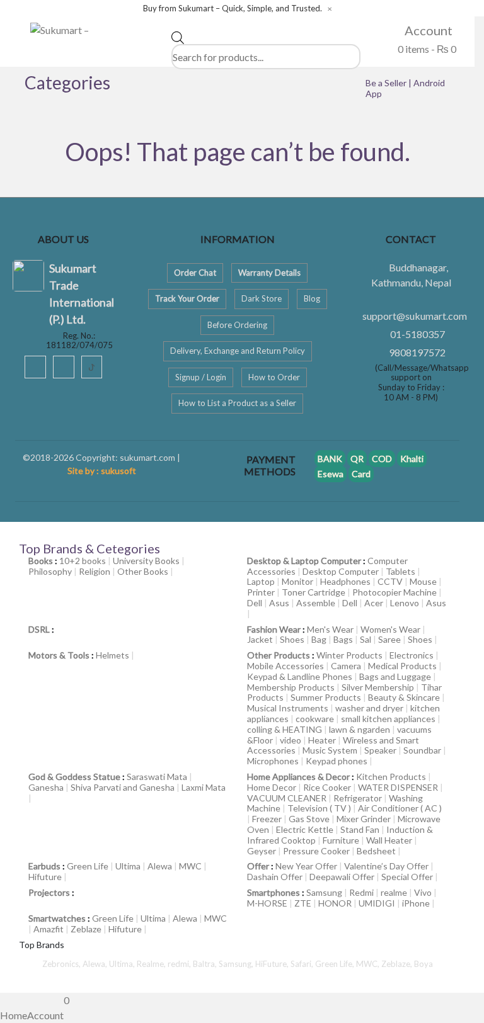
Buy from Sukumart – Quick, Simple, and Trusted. (232, 8)
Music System (329, 750)
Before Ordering (237, 325)
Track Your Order (187, 298)
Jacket (260, 639)
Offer (258, 866)
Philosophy (50, 571)
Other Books (142, 571)
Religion (94, 571)
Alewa (159, 866)
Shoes (292, 639)
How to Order (274, 377)
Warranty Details (269, 273)
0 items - (426, 49)
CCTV (390, 581)
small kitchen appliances (388, 718)
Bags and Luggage (395, 676)
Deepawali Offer (341, 876)
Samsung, (237, 964)
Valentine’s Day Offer (386, 866)
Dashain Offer (274, 876)
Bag (318, 639)
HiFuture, (273, 964)
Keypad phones (336, 760)
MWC (190, 866)
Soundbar (422, 750)
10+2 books (82, 560)
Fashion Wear (274, 629)
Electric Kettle (304, 829)
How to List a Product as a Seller (237, 403)
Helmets (112, 655)
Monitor (297, 581)
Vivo (423, 892)
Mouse (423, 581)
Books (40, 560)
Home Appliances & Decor (298, 776)
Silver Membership (378, 687)
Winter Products (349, 655)
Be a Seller (387, 82)
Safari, (303, 964)
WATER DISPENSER (398, 787)
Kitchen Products (391, 776)
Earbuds (44, 866)
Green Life (87, 866)
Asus (279, 602)
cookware (315, 718)
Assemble (315, 602)
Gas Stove (309, 818)
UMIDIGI (377, 903)
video (290, 740)
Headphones (345, 581)
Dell (254, 602)
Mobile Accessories (285, 665)
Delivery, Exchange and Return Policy (237, 351)
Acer (373, 602)
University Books (146, 560)
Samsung (324, 892)
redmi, (180, 964)
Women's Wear (390, 629)
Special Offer (407, 876)
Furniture (341, 840)
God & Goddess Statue (74, 776)
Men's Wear (330, 629)
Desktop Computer (340, 571)
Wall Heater (389, 840)
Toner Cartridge (313, 592)
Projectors (49, 892)
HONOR (335, 903)
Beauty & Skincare (404, 697)
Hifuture (45, 876)
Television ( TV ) (319, 808)
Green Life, (335, 964)
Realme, (152, 964)
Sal (365, 639)
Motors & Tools (58, 655)
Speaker (380, 750)
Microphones (273, 760)
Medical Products (402, 665)
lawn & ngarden (359, 729)
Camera (346, 665)
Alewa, (96, 964)
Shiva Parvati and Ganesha (123, 787)
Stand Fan (359, 829)
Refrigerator (357, 798)
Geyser (261, 850)
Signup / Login (200, 377)
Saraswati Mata (157, 776)
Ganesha (46, 787)
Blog (312, 298)
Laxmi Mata (204, 787)
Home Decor (271, 787)
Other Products (278, 655)
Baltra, (206, 964)
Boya (423, 964)
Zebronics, (61, 964)
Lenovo (404, 602)
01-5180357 (417, 334)
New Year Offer (306, 866)
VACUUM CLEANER (286, 798)
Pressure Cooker (316, 850)
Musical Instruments (287, 708)
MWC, (368, 964)
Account (427, 30)
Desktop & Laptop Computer (304, 560)
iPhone (416, 903)
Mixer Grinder (364, 818)
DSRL (39, 629)
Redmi (361, 892)
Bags (343, 639)
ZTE (302, 903)
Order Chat (195, 273)
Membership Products (291, 687)
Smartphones (273, 892)
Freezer (267, 818)
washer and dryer (369, 708)
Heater (322, 740)
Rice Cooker (327, 787)
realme (394, 892)
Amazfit (48, 929)
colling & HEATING (284, 729)
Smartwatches (57, 918)
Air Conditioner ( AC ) (400, 808)
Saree (389, 639)
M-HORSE (267, 903)
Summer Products (326, 697)
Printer (261, 592)
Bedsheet (376, 850)
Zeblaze (86, 929)
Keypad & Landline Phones (299, 676)
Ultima (128, 866)
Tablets (400, 571)
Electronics (411, 655)
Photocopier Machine (394, 592)
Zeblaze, (397, 964)
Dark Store (261, 298)
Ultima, (123, 964)
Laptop (261, 581)
